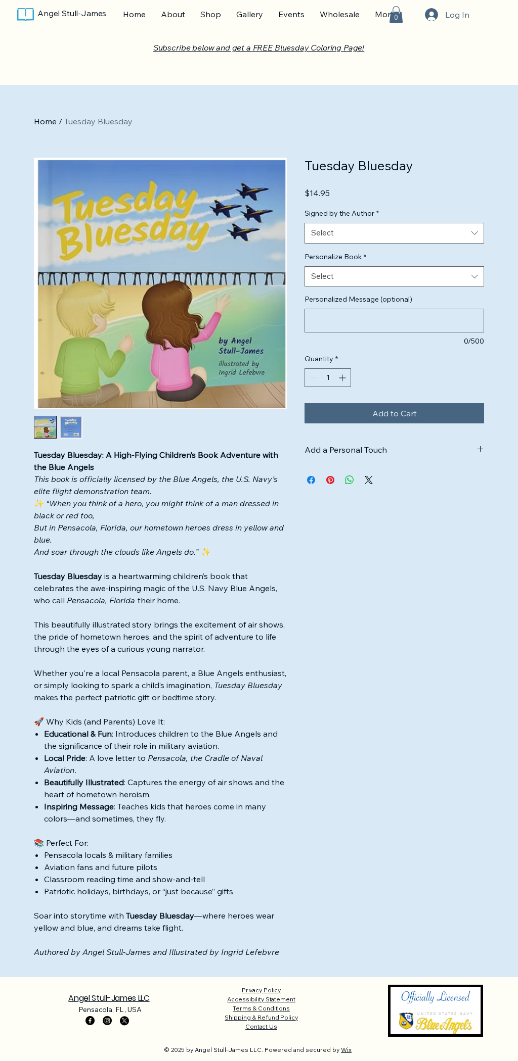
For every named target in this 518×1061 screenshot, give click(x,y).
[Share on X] (369, 480)
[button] (396, 14)
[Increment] (343, 378)
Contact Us (261, 1026)
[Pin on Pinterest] (330, 480)
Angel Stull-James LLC (108, 998)
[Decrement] (312, 378)
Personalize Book (335, 256)
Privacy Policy (261, 990)
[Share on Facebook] (311, 480)
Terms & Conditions (261, 1008)
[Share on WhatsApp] (349, 480)
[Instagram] (107, 1020)
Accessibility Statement (261, 999)
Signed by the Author (342, 213)
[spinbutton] (328, 378)
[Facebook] (90, 1020)
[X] (124, 1020)
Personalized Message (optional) (358, 299)
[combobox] (394, 233)
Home (45, 121)
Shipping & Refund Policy (261, 1017)
